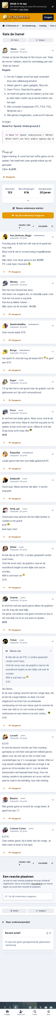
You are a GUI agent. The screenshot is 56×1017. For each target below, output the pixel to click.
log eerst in (37, 883)
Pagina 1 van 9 (24, 226)
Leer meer (5, 6)
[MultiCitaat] (4, 272)
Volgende (42, 226)
